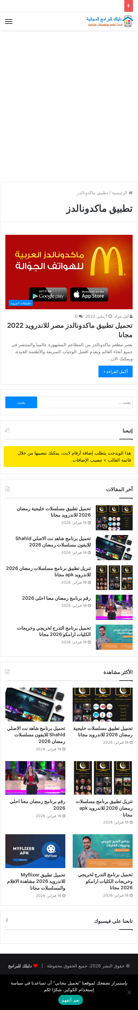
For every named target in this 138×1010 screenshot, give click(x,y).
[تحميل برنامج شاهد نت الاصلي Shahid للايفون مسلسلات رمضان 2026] (114, 547)
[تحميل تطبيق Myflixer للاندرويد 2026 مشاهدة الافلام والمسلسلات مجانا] (35, 851)
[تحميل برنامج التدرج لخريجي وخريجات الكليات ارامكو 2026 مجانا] (114, 637)
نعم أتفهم (70, 1000)
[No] (129, 992)
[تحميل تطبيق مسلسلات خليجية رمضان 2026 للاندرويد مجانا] (114, 517)
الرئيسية (120, 192)
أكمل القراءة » (116, 371)
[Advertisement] (69, 106)
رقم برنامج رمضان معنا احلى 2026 (56, 598)
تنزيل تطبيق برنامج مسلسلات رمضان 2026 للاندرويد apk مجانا (104, 807)
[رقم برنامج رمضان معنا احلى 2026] (114, 607)
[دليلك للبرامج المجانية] (109, 21)
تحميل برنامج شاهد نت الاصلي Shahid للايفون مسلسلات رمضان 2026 (36, 734)
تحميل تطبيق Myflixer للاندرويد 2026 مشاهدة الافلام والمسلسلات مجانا (36, 881)
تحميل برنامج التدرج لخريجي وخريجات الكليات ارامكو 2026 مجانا (105, 880)
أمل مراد (122, 316)
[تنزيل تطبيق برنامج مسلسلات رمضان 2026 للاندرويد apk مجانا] (114, 577)
